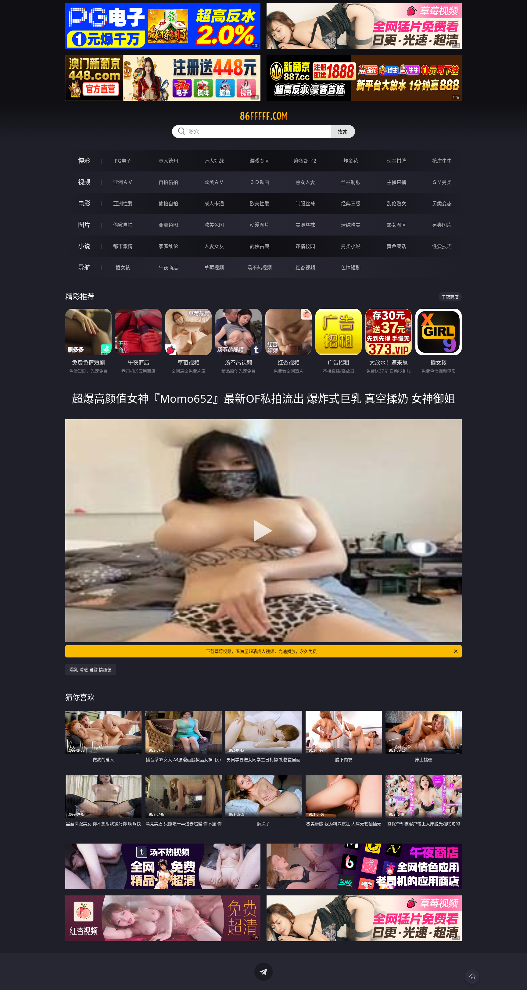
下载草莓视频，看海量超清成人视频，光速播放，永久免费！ (263, 651)
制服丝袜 (305, 203)
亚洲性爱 (123, 203)
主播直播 (396, 182)
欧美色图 (214, 224)
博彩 (84, 161)
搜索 (343, 131)
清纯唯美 (350, 224)
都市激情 (123, 246)
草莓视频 (214, 267)
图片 (84, 225)
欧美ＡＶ (214, 182)
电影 (84, 203)
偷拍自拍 (168, 203)
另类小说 (350, 246)
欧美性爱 (259, 203)
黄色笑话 (396, 246)
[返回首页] (472, 976)
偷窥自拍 (123, 224)
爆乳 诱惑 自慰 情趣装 (91, 669)
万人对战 (214, 160)
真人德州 (168, 160)
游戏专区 (259, 160)
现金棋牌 (396, 160)
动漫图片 (259, 224)
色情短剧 (350, 267)
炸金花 (350, 160)
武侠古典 (259, 246)
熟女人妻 (305, 182)
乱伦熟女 (396, 203)
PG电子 (123, 160)
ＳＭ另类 (442, 182)
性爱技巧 (442, 246)
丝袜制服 (350, 182)
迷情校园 (305, 246)
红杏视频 (305, 267)
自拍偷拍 (168, 182)
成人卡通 (214, 203)
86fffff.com (264, 116)
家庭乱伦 (168, 246)
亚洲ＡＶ (123, 182)
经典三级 (350, 203)
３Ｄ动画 (259, 182)
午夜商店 (168, 267)
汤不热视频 (259, 267)
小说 (84, 246)
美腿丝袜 (305, 224)
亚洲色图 (168, 224)
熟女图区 (396, 224)
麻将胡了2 (305, 160)
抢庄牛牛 (442, 160)
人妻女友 (214, 246)
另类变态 (442, 203)
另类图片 (442, 224)
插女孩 (123, 267)
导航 (84, 267)
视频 (84, 182)
